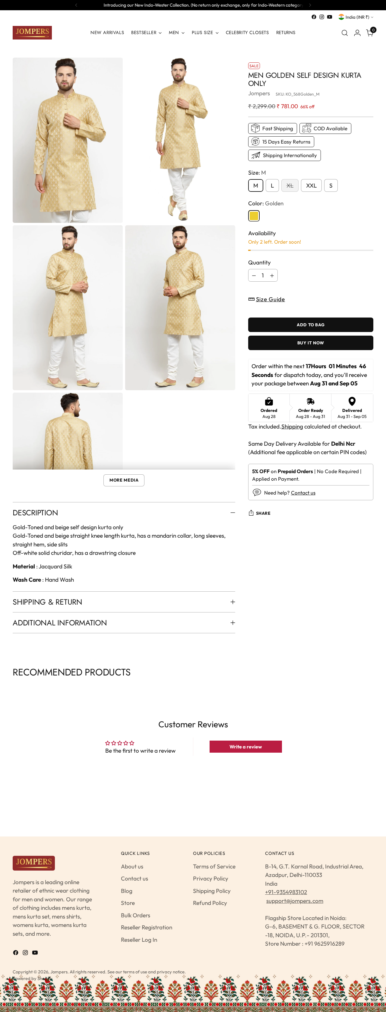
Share (263, 513)
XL (289, 185)
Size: (257, 172)
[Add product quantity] (272, 275)
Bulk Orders (135, 915)
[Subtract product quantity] (253, 275)
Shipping (292, 426)
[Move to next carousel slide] (372, 687)
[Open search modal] (345, 33)
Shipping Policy (212, 890)
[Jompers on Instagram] (321, 17)
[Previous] (76, 5)
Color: (265, 203)
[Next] (310, 5)
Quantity (259, 262)
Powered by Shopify (32, 978)
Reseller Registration (146, 927)
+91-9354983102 (286, 892)
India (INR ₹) (357, 17)
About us (132, 866)
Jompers (259, 93)
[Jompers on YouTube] (329, 17)
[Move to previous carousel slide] (13, 687)
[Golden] (254, 215)
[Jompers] (32, 33)
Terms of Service (214, 866)
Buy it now (310, 343)
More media (123, 480)
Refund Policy (210, 902)
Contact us (303, 492)
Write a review (245, 747)
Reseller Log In (139, 939)
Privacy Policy (210, 878)
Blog (126, 890)
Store (128, 902)
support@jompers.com (294, 900)
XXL (311, 185)
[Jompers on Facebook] (314, 17)
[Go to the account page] (357, 33)
